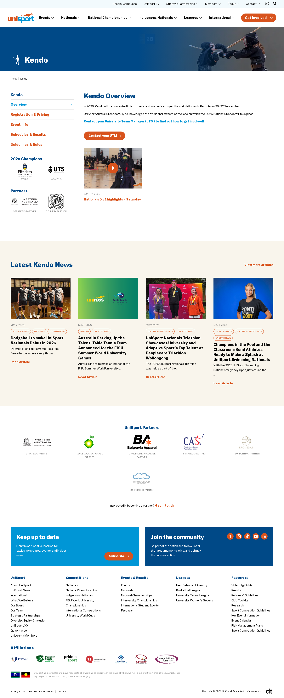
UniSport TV (151, 4)
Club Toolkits (239, 600)
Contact (251, 4)
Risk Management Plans (247, 625)
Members (211, 4)
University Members (24, 635)
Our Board (17, 605)
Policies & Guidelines (244, 595)
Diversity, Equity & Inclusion (28, 620)
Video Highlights (242, 585)
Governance (19, 630)
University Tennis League (192, 595)
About (232, 4)
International (220, 17)
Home (14, 78)
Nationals (69, 17)
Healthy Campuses (125, 4)
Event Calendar (241, 620)
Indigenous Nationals (156, 17)
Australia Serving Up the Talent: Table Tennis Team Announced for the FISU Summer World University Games (102, 348)
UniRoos (84, 331)
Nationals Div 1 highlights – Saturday (112, 199)
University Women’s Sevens (194, 600)
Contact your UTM (103, 135)
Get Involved (256, 18)
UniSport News (57, 331)
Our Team (17, 610)
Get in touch (164, 505)
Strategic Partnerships (180, 4)
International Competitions (83, 610)
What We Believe (22, 600)
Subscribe (117, 556)
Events (44, 17)
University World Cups (80, 615)
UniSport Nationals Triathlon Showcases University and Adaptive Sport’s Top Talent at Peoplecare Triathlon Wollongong (174, 348)
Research (237, 605)
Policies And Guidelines (41, 691)
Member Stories (21, 331)
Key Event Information (245, 615)
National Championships (108, 17)
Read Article (20, 362)
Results (236, 590)
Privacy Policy (18, 691)
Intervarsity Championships (139, 600)
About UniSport (21, 585)
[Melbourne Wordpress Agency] (269, 691)
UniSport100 (19, 625)
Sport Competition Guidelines (250, 610)
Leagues (191, 17)
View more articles (258, 265)
